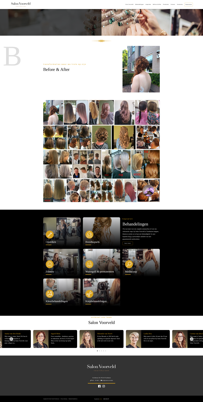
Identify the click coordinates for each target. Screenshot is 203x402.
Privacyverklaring (64, 398)
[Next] (191, 339)
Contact (173, 4)
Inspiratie (148, 4)
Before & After (157, 4)
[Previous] (11, 339)
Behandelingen (139, 4)
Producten (166, 4)
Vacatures (180, 4)
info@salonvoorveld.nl (107, 380)
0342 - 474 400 (95, 380)
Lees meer (127, 243)
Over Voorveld (129, 4)
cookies (100, 398)
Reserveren (189, 4)
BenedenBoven (74, 398)
